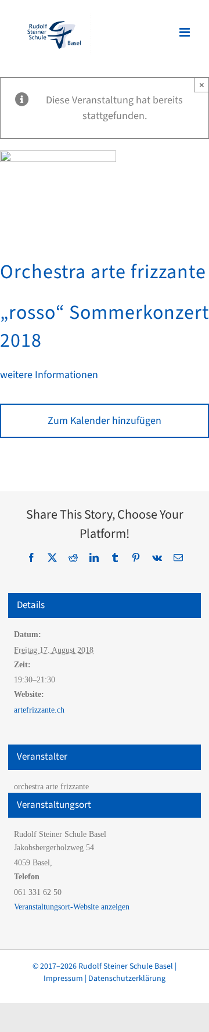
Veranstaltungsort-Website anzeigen (71, 906)
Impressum (63, 978)
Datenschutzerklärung (126, 978)
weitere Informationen (49, 375)
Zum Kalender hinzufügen (104, 421)
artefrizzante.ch (39, 710)
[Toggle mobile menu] (185, 32)
